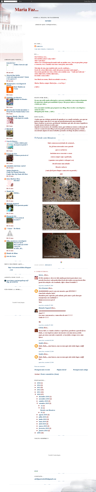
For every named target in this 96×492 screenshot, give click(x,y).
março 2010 (43, 426)
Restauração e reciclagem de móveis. (16, 84)
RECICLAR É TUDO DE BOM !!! (17, 110)
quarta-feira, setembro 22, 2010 (46, 351)
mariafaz (48, 21)
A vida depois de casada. (21, 118)
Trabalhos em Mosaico (14, 97)
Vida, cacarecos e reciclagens (16, 241)
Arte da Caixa (11, 256)
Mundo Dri (10, 191)
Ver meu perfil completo (44, 49)
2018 (39, 383)
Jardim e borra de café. (21, 64)
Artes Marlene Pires (13, 179)
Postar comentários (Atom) (50, 374)
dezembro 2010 (44, 396)
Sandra (41, 343)
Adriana (39, 46)
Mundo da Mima (12, 253)
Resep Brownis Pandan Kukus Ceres (17, 111)
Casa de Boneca (11, 141)
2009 (39, 433)
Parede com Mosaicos (46, 138)
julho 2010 (42, 417)
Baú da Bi (9, 129)
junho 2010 (43, 419)
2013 (39, 387)
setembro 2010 (44, 403)
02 (42, 408)
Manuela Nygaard (45, 308)
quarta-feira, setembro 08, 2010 (46, 340)
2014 (39, 385)
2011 (39, 392)
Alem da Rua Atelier (13, 75)
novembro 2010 (44, 399)
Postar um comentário (39, 366)
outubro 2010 (43, 401)
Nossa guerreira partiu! (21, 205)
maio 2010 (42, 421)
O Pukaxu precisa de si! (21, 155)
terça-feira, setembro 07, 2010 (46, 285)
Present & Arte (11, 216)
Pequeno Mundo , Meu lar (15, 116)
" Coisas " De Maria (13, 228)
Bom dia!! (17, 180)
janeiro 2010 (43, 430)
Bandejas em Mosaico (20, 99)
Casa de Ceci (10, 63)
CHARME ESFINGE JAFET (16, 166)
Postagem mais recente (42, 370)
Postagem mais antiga (80, 370)
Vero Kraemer (43, 288)
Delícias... (17, 193)
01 (42, 412)
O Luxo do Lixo (11, 154)
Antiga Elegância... (12, 170)
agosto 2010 (43, 415)
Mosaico (48, 265)
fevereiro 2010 (44, 428)
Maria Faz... (26, 9)
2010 (39, 394)
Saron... (41, 275)
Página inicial (61, 370)
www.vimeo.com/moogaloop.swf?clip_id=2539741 (17, 281)
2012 (39, 390)
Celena (41, 328)
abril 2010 (42, 424)
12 (42, 406)
